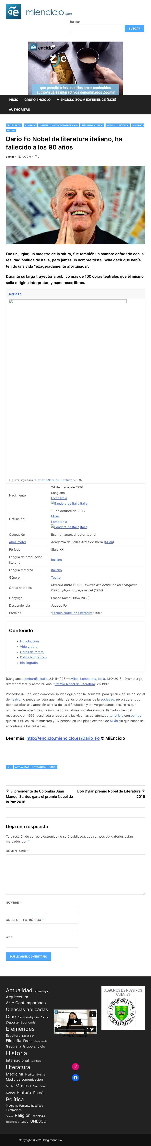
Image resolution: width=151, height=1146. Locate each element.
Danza (44, 1017)
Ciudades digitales (28, 1017)
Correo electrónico (25, 919)
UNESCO (38, 1121)
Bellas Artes (14, 125)
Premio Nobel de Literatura (55, 480)
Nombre (14, 902)
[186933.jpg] (68, 302)
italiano (56, 560)
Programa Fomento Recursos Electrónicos (24, 1107)
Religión (23, 1115)
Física (27, 1041)
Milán (55, 516)
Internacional (17, 1060)
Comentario (17, 851)
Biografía (30, 125)
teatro (15, 699)
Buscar (75, 22)
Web (9, 937)
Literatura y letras (92, 125)
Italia (83, 503)
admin (10, 156)
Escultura (13, 1035)
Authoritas (19, 109)
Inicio (13, 100)
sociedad (107, 699)
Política (15, 1099)
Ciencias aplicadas (27, 1009)
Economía (28, 1022)
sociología (39, 1115)
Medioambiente (35, 1074)
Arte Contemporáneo (26, 1002)
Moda (9, 1086)
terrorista (116, 715)
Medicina (14, 1074)
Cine (11, 1016)
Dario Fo (15, 294)
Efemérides (20, 1028)
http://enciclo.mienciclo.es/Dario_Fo (63, 738)
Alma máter (17, 542)
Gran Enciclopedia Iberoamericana (58, 125)
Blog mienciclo (52, 1140)
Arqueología (41, 991)
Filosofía (13, 1040)
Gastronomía (40, 1041)
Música (23, 1085)
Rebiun (9, 1116)
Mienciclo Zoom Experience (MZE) (86, 100)
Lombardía (59, 498)
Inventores (36, 1061)
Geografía (13, 1046)
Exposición (28, 1035)
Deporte (12, 1022)
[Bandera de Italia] (65, 503)
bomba (136, 715)
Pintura (24, 1092)
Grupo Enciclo (37, 100)
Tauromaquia (12, 1122)
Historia (16, 1053)
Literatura (39, 767)
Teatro (56, 577)
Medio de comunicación (24, 1079)
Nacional (39, 1086)
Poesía (38, 1092)
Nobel (52, 767)
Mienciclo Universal (118, 125)
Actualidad (22, 767)
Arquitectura (17, 997)
